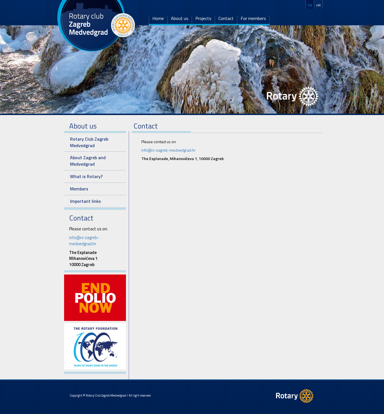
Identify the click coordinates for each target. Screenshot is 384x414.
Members (79, 188)
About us (179, 18)
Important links (85, 201)
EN (310, 5)
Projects (203, 18)
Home (158, 18)
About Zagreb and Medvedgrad (88, 160)
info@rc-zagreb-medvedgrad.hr (84, 240)
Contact (226, 18)
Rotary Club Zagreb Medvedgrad (89, 142)
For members (253, 18)
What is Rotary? (86, 176)
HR (318, 5)
